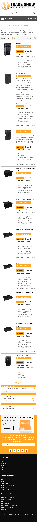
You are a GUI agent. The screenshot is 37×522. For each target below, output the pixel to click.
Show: (29, 38)
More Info (33, 19)
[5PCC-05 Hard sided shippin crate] (8, 49)
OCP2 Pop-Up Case (21, 74)
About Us (3, 463)
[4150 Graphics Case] (8, 361)
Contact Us (4, 487)
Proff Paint (3, 509)
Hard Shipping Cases (8, 399)
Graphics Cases (7, 397)
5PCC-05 (18, 44)
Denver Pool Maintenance (7, 497)
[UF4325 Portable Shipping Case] (8, 298)
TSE (2, 461)
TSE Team (3, 469)
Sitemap (3, 471)
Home (3, 22)
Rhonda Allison (5, 503)
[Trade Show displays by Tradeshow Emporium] (18, 6)
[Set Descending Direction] (14, 38)
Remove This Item (34, 389)
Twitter (14, 450)
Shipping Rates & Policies (7, 483)
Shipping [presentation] (29, 54)
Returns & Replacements (7, 485)
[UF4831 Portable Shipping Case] (8, 235)
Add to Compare (30, 56)
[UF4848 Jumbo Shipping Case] (8, 205)
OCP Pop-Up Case (21, 129)
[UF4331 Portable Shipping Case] (8, 329)
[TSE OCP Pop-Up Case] (8, 134)
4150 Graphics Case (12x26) (24, 355)
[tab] (20, 51)
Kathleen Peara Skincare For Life (9, 507)
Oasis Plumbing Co (6, 499)
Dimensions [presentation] (29, 51)
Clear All (4, 392)
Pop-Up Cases (7, 401)
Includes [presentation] (20, 51)
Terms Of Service (5, 489)
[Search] (34, 13)
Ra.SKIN (3, 501)
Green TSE (3, 465)
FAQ (2, 479)
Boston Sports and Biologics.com (9, 505)
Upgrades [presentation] (20, 54)
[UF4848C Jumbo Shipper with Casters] (8, 174)
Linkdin (18, 450)
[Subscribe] (33, 444)
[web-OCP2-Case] (8, 79)
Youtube (26, 450)
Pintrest (22, 450)
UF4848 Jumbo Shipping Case (25, 200)
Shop (6, 19)
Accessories (13, 22)
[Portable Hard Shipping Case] (8, 266)
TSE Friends (4, 467)
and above (8, 409)
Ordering (3, 481)
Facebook (10, 450)
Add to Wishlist (20, 56)
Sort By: (3, 38)
